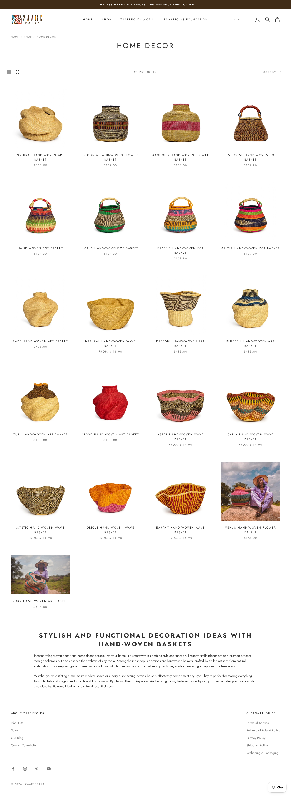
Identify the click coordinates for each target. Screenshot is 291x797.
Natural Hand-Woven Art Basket (40, 157)
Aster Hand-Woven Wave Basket (180, 436)
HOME (88, 20)
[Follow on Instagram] (25, 768)
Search (15, 730)
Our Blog (17, 738)
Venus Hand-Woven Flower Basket (250, 530)
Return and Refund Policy (263, 730)
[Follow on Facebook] (13, 768)
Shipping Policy (257, 745)
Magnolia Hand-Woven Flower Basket (180, 157)
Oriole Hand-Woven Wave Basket (111, 530)
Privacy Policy (255, 738)
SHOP (106, 20)
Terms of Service (257, 722)
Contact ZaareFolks (24, 745)
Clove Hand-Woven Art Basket (110, 434)
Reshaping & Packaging (262, 753)
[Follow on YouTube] (48, 768)
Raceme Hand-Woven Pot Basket (180, 250)
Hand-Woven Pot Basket (40, 248)
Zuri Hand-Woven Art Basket (40, 434)
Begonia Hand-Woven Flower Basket (110, 157)
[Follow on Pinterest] (37, 768)
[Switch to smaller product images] (17, 72)
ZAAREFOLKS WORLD (137, 20)
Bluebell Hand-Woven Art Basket (250, 343)
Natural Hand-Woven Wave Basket (110, 343)
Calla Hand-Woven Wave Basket (250, 436)
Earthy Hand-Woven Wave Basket (180, 530)
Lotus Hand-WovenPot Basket (110, 248)
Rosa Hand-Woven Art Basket (40, 601)
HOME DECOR (46, 36)
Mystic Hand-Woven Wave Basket (40, 530)
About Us (17, 722)
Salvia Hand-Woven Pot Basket (250, 248)
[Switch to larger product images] (9, 72)
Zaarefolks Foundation (186, 20)
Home (15, 36)
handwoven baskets (180, 661)
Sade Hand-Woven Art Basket (40, 341)
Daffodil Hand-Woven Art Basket (180, 343)
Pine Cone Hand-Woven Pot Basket (250, 157)
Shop (28, 36)
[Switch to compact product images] (24, 72)
